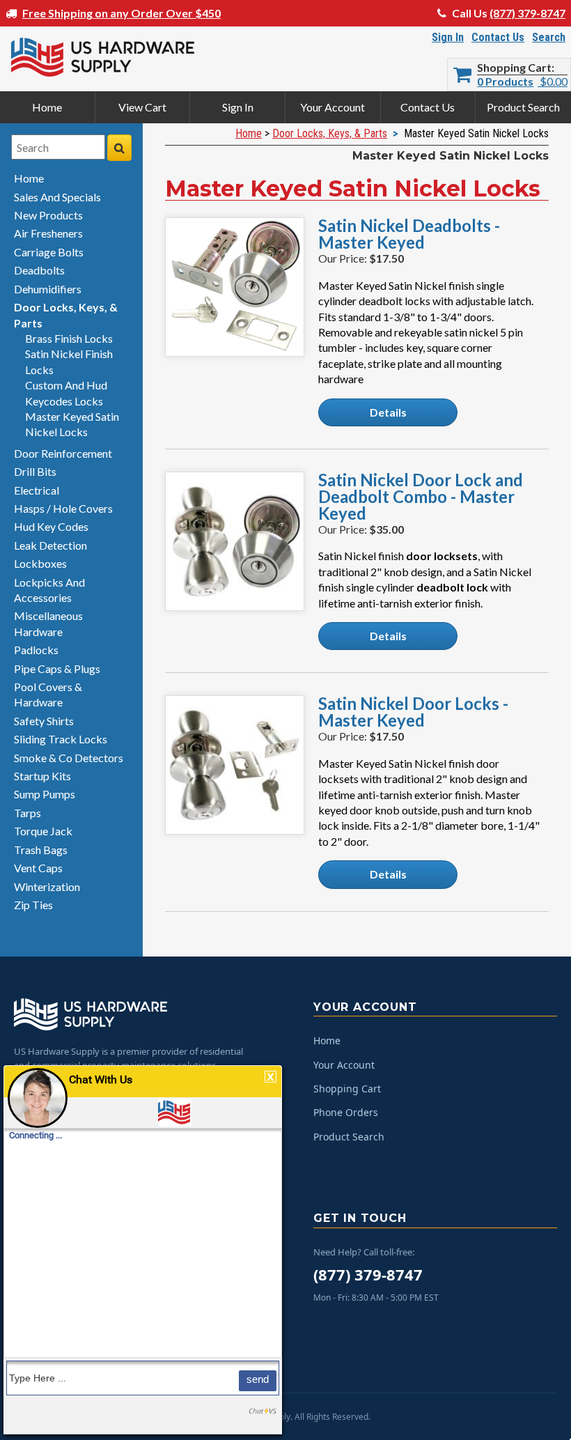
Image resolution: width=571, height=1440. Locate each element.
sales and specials (57, 196)
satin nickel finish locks (69, 361)
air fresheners (48, 233)
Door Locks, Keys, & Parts (329, 133)
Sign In (448, 37)
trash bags (41, 849)
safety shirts (44, 720)
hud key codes (51, 526)
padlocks (36, 649)
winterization (47, 886)
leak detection (50, 545)
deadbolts (39, 270)
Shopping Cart (514, 67)
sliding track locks (60, 738)
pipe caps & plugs (57, 668)
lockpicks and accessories (49, 589)
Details (388, 412)
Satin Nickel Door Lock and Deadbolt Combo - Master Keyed (420, 497)
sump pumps (44, 793)
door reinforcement (63, 453)
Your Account (332, 107)
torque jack (43, 830)
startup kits (42, 775)
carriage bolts (49, 251)
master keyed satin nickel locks (72, 424)
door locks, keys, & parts (66, 314)
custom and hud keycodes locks (66, 392)
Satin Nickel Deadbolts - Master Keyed (409, 234)
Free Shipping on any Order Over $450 (121, 13)
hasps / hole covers (63, 508)
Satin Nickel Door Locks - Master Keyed (413, 712)
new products (48, 215)
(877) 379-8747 (527, 13)
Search (548, 37)
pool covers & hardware (48, 694)
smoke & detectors (68, 757)
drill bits (35, 471)
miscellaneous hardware (48, 623)
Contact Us (497, 37)
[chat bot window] (142, 1249)
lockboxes (40, 563)
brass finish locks (69, 338)
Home (47, 107)
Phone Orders (345, 1112)
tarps (27, 812)
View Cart (142, 107)
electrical (36, 490)
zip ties (33, 904)
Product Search (523, 107)
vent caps (38, 867)
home (29, 178)
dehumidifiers (47, 288)
